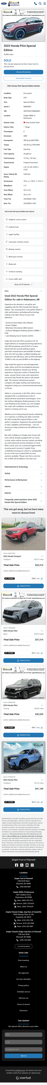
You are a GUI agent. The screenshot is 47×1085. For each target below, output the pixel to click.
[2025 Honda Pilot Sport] (23, 608)
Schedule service (23, 992)
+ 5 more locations (23, 946)
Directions (23, 1011)
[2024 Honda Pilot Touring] (23, 683)
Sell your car (23, 998)
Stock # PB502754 (9, 777)
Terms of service (23, 1004)
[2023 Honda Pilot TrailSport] (23, 757)
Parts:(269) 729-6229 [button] (25, 907)
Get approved (23, 973)
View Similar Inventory (23, 78)
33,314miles (39, 783)
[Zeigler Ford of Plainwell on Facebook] (15, 865)
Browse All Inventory (23, 72)
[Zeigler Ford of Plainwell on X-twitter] (21, 865)
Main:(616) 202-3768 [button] (25, 920)
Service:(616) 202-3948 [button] (25, 923)
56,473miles (39, 634)
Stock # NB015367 (9, 553)
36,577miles (39, 559)
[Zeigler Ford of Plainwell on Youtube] (26, 865)
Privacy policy (23, 985)
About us (23, 967)
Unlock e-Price (25, 586)
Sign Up (23, 1056)
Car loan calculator (23, 979)
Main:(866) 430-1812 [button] (25, 900)
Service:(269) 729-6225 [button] (25, 903)
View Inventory (23, 960)
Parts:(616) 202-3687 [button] (25, 926)
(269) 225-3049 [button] (25, 940)
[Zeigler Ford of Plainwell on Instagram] (31, 865)
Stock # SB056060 (9, 628)
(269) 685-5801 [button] (25, 887)
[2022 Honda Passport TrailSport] (23, 534)
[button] (35, 3)
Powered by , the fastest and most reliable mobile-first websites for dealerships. (24, 1071)
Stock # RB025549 (9, 702)
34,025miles (39, 709)
